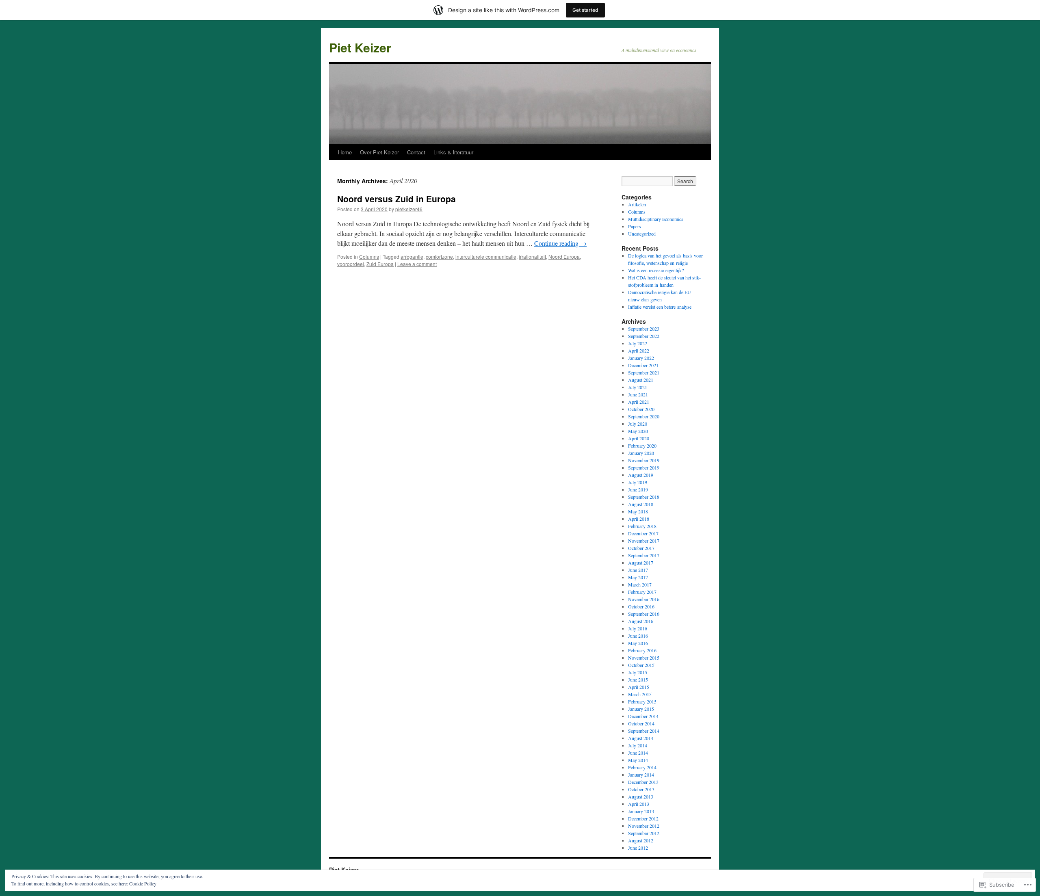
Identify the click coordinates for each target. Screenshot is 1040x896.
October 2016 (641, 606)
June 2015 (638, 679)
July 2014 (637, 745)
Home (345, 152)
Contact (416, 152)
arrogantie (412, 256)
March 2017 (640, 584)
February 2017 (642, 592)
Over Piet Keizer (379, 152)
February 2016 (642, 650)
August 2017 (640, 562)
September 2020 (643, 416)
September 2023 (643, 328)
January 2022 (641, 358)
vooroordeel (350, 263)
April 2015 (638, 687)
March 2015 (640, 694)
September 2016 (643, 613)
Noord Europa (564, 256)
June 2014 (638, 752)
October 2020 (641, 409)
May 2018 (638, 511)
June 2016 (638, 635)
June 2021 (638, 394)
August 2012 (640, 840)
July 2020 (637, 423)
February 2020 (642, 445)
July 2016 (637, 628)
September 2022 (643, 336)
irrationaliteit (532, 256)
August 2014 (640, 738)
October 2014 (641, 723)
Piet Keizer (360, 47)
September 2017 (643, 555)
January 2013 (641, 811)
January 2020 (641, 453)
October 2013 (641, 789)
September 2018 (643, 496)
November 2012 (643, 825)
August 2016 (640, 621)
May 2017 (638, 577)
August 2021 (640, 380)
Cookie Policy (142, 883)
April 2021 (638, 401)
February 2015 (642, 701)
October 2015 (641, 665)
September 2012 (643, 833)
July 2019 (637, 482)
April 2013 (638, 804)
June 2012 (638, 847)
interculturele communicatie (485, 256)
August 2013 (640, 796)
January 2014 (641, 774)
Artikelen (637, 204)
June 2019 (638, 489)
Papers (634, 226)
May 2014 (638, 760)
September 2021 (643, 372)
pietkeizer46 (408, 209)
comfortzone (439, 256)
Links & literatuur (453, 152)
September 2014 (643, 730)
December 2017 (643, 533)
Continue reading (560, 243)
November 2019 (643, 460)
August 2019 (640, 475)
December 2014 (643, 716)
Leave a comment (417, 263)
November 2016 (643, 599)
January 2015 (641, 709)
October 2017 (641, 548)
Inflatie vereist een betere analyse (659, 306)
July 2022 (637, 343)
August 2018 (640, 504)
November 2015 (643, 657)
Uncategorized (642, 233)
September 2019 (643, 467)
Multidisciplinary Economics (655, 219)
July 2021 (637, 387)
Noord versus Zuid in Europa (396, 199)
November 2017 (643, 540)
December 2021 (643, 365)
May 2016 (638, 643)
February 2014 (642, 767)
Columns (369, 256)
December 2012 (643, 818)
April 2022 (638, 350)
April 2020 (638, 438)
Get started (585, 10)
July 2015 (637, 672)
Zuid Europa (380, 263)
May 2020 (638, 431)
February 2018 (642, 526)
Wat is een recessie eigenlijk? (656, 270)
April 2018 (638, 518)
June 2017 (638, 570)
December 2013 (643, 782)
